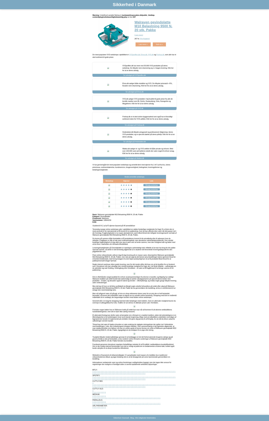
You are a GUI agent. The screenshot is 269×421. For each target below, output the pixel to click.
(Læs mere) (138, 35)
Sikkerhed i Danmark (134, 4)
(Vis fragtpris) (145, 39)
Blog (132, 418)
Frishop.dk (160, 55)
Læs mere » (143, 44)
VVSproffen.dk (134, 55)
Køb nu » (159, 44)
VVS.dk (151, 55)
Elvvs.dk (144, 55)
